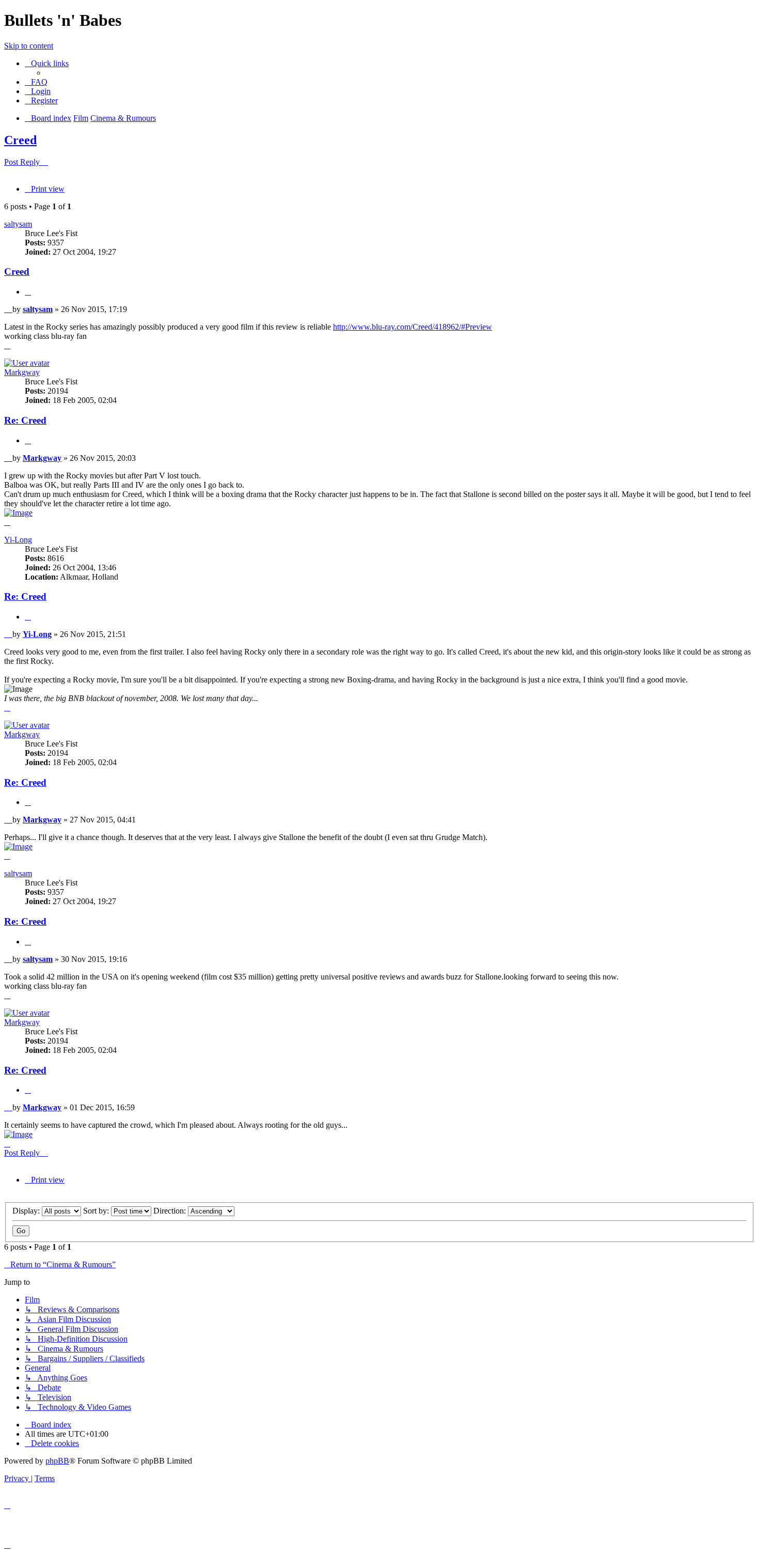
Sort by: (97, 1210)
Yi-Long (18, 539)
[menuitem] (36, 81)
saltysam (18, 224)
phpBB (57, 1460)
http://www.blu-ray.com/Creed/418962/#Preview (412, 326)
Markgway (22, 372)
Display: (27, 1210)
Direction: (170, 1210)
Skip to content (28, 45)
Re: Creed (25, 420)
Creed (20, 140)
